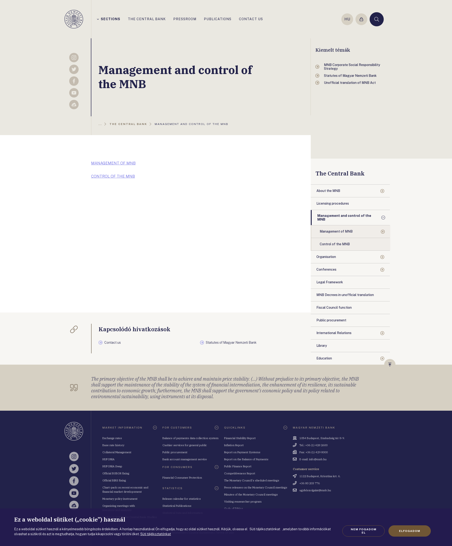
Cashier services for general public (184, 445)
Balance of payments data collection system (190, 438)
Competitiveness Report (239, 473)
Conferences (326, 269)
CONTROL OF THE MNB (113, 176)
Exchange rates (112, 438)
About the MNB (328, 191)
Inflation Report (234, 445)
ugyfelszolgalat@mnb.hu (315, 490)
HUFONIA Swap (112, 466)
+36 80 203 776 (309, 483)
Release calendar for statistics (181, 498)
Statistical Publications (176, 505)
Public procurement (174, 452)
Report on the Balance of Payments (246, 459)
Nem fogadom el (363, 531)
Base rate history (113, 445)
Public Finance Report (237, 466)
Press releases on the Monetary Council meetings (255, 487)
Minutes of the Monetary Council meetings (251, 494)
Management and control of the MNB (344, 217)
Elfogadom (409, 531)
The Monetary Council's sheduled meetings (251, 480)
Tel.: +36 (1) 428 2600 (313, 445)
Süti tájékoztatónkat (155, 534)
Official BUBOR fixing (115, 473)
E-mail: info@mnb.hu (313, 459)
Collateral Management (116, 452)
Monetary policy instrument (119, 498)
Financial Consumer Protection (182, 477)
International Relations (333, 333)
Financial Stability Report (240, 438)
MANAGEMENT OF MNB (113, 163)
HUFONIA (108, 459)
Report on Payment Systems (242, 452)
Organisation (326, 257)
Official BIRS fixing (114, 480)
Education (324, 358)
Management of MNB (336, 231)
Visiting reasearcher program (243, 501)
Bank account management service (184, 459)
